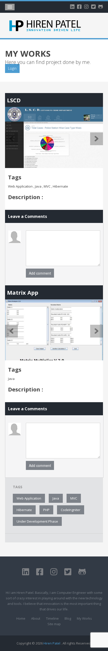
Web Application (29, 498)
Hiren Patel (52, 643)
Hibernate (24, 510)
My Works (84, 618)
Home (20, 618)
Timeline (52, 618)
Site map (54, 624)
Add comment (40, 273)
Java (55, 498)
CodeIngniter (70, 510)
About (35, 618)
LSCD (14, 100)
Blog (68, 618)
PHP (46, 510)
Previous (11, 138)
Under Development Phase (37, 521)
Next (96, 138)
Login (12, 68)
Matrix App (22, 292)
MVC (73, 498)
